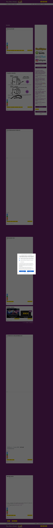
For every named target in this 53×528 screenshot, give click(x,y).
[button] (26, 262)
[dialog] (26, 264)
